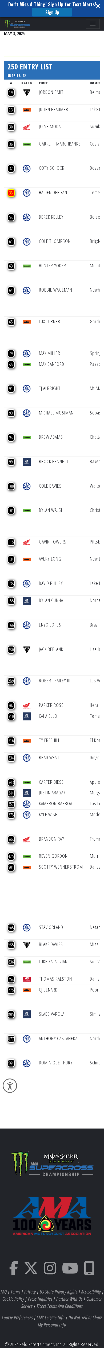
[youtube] (70, 1271)
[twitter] (31, 1271)
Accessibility (91, 1291)
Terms (15, 1291)
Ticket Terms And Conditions (60, 1306)
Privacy (30, 1291)
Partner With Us (69, 1299)
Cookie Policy (13, 1299)
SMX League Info (51, 1317)
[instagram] (50, 1271)
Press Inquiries (40, 1299)
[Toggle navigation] (93, 24)
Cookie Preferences (17, 1317)
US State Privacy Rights (58, 1291)
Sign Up (52, 12)
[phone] (89, 1271)
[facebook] (14, 1271)
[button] (52, 8)
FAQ (4, 1291)
